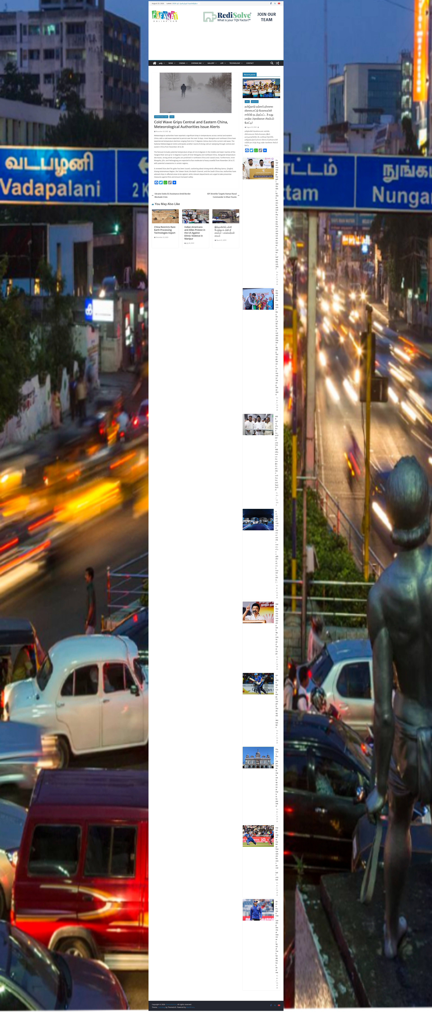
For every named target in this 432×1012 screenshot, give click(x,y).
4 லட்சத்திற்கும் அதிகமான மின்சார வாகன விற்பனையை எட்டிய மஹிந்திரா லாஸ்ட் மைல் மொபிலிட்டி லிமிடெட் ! (277, 546)
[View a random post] (277, 63)
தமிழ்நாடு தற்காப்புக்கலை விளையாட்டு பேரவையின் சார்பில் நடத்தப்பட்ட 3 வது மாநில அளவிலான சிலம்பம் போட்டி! (259, 114)
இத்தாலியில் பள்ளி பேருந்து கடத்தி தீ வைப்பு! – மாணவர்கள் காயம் (225, 231)
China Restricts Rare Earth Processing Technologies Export (164, 229)
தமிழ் (160, 63)
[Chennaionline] (154, 63)
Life (221, 63)
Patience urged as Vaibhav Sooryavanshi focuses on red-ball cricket (277, 854)
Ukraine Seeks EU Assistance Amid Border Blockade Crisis (173, 195)
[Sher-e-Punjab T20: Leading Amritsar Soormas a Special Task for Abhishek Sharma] (258, 944)
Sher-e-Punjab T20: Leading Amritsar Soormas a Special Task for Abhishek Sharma (277, 937)
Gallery (211, 63)
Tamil (247, 101)
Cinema (182, 63)
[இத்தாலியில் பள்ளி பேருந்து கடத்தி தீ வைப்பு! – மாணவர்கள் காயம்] (225, 211)
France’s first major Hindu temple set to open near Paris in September (277, 777)
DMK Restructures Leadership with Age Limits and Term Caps (277, 629)
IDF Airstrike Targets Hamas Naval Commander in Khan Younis (222, 195)
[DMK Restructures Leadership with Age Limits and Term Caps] (258, 637)
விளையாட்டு (255, 101)
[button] (163, 63)
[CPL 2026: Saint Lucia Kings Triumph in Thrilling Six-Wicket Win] (258, 709)
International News (161, 117)
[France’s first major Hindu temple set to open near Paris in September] (258, 785)
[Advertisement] (216, 43)
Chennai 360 (196, 63)
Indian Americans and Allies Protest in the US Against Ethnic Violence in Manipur (194, 232)
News (171, 63)
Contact (250, 63)
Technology (235, 63)
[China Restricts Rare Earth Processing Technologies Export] (165, 211)
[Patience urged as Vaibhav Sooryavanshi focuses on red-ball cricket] (258, 861)
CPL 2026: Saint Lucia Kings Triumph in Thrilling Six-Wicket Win (277, 701)
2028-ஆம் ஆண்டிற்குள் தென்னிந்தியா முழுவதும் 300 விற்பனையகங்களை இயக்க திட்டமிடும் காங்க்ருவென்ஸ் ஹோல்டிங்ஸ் (276, 453)
